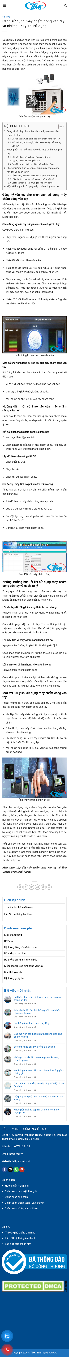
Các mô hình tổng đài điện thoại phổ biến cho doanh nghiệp (38, 1035)
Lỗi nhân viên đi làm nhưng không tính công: (32, 182)
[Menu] (4, 6)
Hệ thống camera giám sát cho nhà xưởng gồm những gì (39, 1072)
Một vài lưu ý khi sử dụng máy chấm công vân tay (33, 186)
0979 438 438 (22, 1146)
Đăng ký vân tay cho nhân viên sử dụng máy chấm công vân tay (33, 133)
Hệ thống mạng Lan (15, 953)
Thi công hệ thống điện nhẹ (18, 907)
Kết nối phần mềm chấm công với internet (31, 157)
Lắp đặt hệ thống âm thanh (18, 914)
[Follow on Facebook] (4, 1169)
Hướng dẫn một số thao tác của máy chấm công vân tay (35, 151)
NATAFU (53, 1352)
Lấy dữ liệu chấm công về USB (26, 160)
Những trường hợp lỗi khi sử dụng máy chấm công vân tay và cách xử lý (33, 170)
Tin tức (6, 17)
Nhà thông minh (13, 972)
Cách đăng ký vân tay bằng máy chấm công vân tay (36, 138)
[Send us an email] (10, 1169)
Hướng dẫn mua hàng (17, 1185)
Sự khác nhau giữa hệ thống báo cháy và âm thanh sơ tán (37, 998)
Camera (8, 941)
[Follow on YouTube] (22, 1169)
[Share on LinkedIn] (49, 887)
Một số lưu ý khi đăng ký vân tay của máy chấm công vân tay (36, 144)
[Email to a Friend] (37, 887)
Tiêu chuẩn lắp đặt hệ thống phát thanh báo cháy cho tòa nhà (37, 1012)
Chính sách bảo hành (16, 1197)
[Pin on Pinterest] (43, 887)
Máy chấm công (13, 934)
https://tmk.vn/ (21, 1161)
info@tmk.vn (16, 1153)
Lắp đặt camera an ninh (18, 1243)
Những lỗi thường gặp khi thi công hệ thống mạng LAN (37, 1111)
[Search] (65, 6)
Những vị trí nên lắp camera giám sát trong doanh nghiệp (36, 1059)
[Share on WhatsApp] (20, 887)
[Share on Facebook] (25, 887)
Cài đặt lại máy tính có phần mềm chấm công (33, 164)
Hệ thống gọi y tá (14, 978)
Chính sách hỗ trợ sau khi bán (21, 1208)
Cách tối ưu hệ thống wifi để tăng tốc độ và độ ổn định (39, 1085)
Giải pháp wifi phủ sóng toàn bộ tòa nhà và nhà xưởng (39, 1098)
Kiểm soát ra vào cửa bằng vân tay (23, 965)
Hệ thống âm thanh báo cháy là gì (31, 1023)
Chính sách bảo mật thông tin (21, 1191)
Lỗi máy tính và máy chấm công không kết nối (33, 179)
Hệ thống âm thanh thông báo (20, 959)
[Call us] (16, 1169)
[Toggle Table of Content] (59, 126)
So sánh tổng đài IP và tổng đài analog (34, 1046)
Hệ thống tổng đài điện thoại (20, 947)
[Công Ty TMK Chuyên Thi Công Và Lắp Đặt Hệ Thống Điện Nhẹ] (35, 5)
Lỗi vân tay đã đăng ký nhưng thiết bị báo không (34, 175)
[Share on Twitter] (31, 887)
